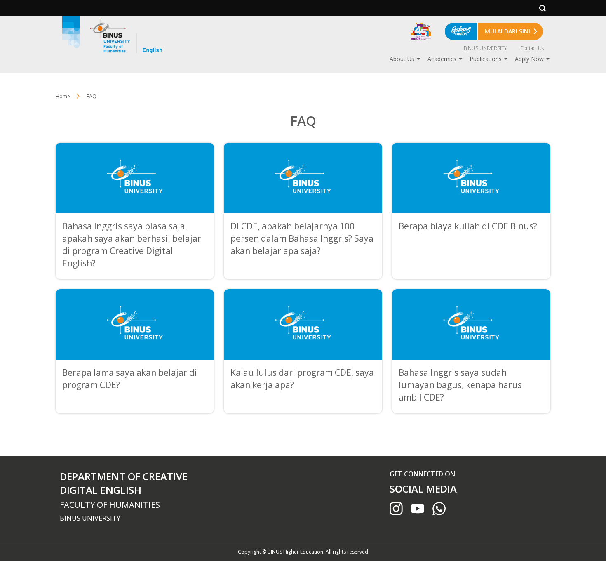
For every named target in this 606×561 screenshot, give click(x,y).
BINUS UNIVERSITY (485, 48)
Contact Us (532, 48)
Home (63, 96)
